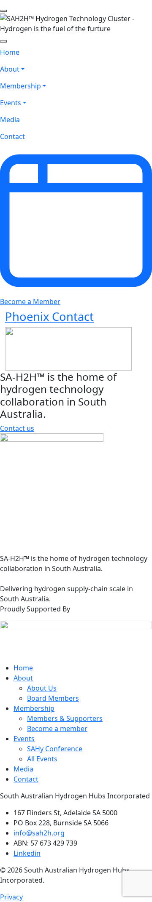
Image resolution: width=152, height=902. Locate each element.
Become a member (57, 728)
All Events (42, 758)
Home (23, 667)
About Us (42, 688)
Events (24, 738)
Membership (34, 708)
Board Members (53, 698)
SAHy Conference (54, 748)
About (23, 678)
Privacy (11, 897)
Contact (26, 779)
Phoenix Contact (49, 316)
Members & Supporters (65, 718)
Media (23, 769)
